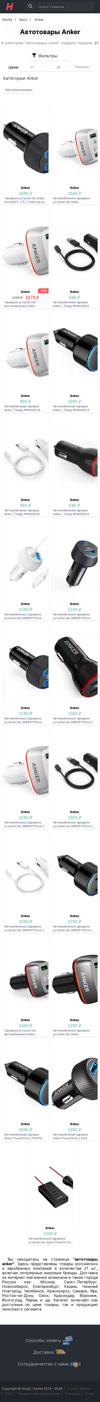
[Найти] (30, 7)
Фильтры (47, 55)
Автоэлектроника (19, 90)
